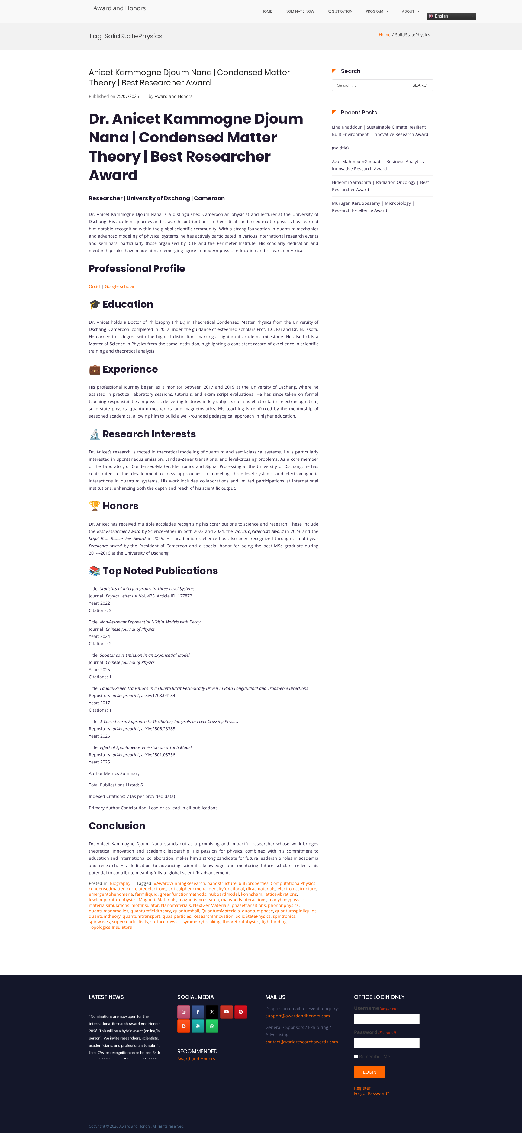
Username (376, 1008)
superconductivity (130, 921)
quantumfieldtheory (150, 911)
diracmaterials (261, 888)
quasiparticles (177, 916)
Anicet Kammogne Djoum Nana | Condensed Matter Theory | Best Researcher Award (189, 77)
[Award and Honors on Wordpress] (198, 1026)
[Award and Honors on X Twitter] (212, 1012)
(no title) (340, 148)
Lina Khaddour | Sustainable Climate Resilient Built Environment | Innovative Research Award (380, 130)
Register (362, 1088)
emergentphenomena (111, 894)
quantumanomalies (108, 911)
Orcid (94, 286)
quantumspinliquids (296, 911)
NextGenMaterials (211, 905)
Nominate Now (299, 11)
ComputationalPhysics (293, 883)
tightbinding (274, 921)
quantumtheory (105, 916)
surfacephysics (165, 921)
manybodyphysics (287, 899)
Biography (120, 883)
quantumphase (257, 911)
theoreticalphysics (241, 921)
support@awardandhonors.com (298, 1016)
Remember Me (374, 1056)
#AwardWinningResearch (179, 883)
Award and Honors (119, 8)
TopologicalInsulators (110, 927)
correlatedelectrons (146, 888)
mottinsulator (145, 905)
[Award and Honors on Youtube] (226, 1012)
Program (374, 11)
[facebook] (198, 1012)
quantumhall (186, 911)
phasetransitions (249, 905)
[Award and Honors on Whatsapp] (212, 1026)
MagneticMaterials (157, 899)
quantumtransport (141, 916)
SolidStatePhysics (253, 916)
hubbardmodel (223, 894)
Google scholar (120, 286)
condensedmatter (107, 888)
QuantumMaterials (220, 911)
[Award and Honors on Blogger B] (183, 1026)
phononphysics (283, 905)
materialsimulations (109, 905)
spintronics (284, 916)
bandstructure (222, 883)
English (441, 16)
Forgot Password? (371, 1093)
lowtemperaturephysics (113, 899)
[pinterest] (240, 1012)
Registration (340, 11)
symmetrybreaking (202, 921)
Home (266, 11)
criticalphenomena (188, 888)
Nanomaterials (176, 905)
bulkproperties (254, 883)
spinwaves (99, 921)
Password (375, 1032)
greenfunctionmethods (183, 894)
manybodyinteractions (243, 899)
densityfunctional (226, 888)
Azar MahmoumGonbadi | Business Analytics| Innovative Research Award (379, 164)
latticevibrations (280, 894)
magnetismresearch (199, 899)
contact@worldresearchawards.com (302, 1042)
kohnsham (251, 894)
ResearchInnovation (213, 916)
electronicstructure (297, 888)
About (408, 11)
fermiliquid (146, 894)
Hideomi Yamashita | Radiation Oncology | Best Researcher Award (380, 185)
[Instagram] (183, 1012)
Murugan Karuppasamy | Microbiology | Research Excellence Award (373, 206)
